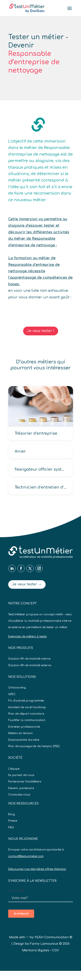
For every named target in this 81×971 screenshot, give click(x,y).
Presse (12, 820)
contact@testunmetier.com (26, 856)
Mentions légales (35, 950)
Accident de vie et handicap (27, 707)
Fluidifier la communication (26, 720)
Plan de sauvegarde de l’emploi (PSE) (34, 746)
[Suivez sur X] (30, 568)
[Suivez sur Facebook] (21, 568)
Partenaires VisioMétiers (24, 781)
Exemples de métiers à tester (27, 636)
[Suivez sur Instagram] (39, 568)
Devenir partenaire (21, 788)
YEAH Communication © (53, 937)
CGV (55, 950)
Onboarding (17, 687)
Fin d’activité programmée (26, 700)
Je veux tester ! (40, 331)
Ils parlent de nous (21, 775)
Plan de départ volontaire (26, 713)
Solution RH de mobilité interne (29, 658)
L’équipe (13, 768)
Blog (11, 814)
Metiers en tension (20, 733)
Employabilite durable (23, 739)
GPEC (12, 694)
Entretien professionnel (24, 726)
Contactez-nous (19, 794)
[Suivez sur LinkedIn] (12, 568)
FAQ (11, 827)
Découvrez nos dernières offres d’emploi (37, 869)
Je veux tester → (27, 584)
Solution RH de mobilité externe (29, 665)
